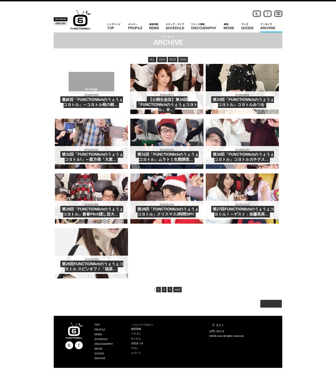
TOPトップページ (117, 27)
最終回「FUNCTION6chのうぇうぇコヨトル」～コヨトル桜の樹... (92, 102)
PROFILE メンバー (138, 27)
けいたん (136, 338)
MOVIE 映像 (232, 27)
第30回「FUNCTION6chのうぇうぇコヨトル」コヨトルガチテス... (243, 157)
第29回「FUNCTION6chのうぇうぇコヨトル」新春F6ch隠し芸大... (92, 211)
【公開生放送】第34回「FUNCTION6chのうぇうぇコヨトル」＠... (166, 104)
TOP (97, 324)
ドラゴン (136, 333)
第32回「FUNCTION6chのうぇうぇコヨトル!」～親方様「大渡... (92, 157)
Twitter (257, 13)
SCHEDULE (101, 339)
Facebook (267, 13)
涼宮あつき (137, 343)
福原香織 (136, 328)
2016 (183, 59)
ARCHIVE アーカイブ (271, 27)
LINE (278, 13)
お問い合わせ (216, 331)
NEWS (98, 334)
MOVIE (98, 348)
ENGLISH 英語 (60, 23)
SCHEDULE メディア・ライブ (178, 27)
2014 (162, 59)
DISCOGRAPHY (103, 344)
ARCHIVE (99, 358)
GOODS (99, 353)
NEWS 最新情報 (157, 27)
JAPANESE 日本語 (60, 19)
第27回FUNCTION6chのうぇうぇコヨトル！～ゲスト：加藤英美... (243, 211)
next (177, 289)
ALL (152, 59)
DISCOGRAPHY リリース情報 (207, 27)
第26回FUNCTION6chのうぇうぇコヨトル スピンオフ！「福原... (92, 266)
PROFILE (99, 329)
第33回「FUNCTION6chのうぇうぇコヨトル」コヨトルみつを (243, 102)
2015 (172, 59)
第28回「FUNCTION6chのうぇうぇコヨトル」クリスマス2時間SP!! (168, 211)
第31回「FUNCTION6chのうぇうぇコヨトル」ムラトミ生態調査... (168, 157)
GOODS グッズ (250, 27)
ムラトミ (136, 352)
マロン (135, 348)
